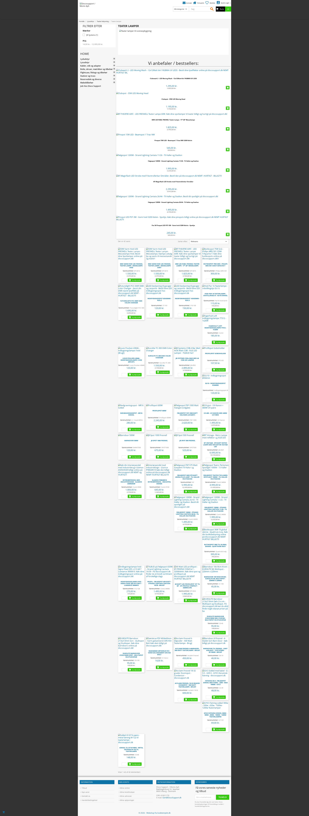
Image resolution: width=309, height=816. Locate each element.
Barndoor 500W (131, 440)
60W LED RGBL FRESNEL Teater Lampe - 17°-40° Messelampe (173, 120)
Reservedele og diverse (91, 79)
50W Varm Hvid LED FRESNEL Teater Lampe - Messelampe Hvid (131, 266)
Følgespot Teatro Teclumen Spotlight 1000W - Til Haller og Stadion (215, 477)
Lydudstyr (85, 59)
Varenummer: (128, 271)
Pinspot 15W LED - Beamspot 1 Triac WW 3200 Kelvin (173, 140)
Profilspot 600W (159, 411)
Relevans (209, 241)
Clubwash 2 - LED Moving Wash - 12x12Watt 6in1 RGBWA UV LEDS (173, 78)
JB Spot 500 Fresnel (187, 440)
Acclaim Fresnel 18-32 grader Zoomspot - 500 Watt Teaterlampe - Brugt (187, 685)
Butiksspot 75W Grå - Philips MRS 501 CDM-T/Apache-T (215, 265)
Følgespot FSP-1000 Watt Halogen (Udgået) (187, 414)
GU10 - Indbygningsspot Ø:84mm (215, 384)
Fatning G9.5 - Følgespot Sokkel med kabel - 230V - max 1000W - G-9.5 (215, 683)
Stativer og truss (87, 76)
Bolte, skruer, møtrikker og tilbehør (96, 69)
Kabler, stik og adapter (90, 66)
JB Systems (92, 35)
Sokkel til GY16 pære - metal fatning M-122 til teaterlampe (131, 749)
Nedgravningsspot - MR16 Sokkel (131, 414)
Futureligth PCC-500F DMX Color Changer (131, 302)
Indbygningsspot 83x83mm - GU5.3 (159, 299)
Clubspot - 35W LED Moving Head (173, 99)
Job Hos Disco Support (90, 86)
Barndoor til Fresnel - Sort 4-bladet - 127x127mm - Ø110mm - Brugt (215, 650)
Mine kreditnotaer (127, 792)
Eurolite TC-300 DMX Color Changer (159, 357)
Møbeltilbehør (86, 82)
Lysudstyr (84, 62)
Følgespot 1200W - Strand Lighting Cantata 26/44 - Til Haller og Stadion (173, 202)
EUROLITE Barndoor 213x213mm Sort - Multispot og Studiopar (131, 655)
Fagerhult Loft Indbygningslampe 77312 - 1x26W (215, 328)
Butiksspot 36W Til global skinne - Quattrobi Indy (215, 545)
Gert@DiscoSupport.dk (171, 797)
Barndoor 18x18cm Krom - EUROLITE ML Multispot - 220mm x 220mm (215, 579)
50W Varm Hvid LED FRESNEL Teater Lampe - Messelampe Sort (159, 266)
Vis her (173, 71)
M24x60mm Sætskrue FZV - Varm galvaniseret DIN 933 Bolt (159, 653)
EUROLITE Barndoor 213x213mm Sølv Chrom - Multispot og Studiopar (215, 618)
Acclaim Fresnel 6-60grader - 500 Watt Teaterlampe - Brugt (187, 649)
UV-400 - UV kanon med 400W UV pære (215, 414)
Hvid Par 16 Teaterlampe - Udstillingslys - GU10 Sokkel (215, 295)
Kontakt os (86, 796)
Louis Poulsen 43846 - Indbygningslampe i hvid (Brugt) (131, 360)
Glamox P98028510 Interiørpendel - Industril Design (159, 482)
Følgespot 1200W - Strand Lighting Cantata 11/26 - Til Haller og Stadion (173, 161)
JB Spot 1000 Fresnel (159, 440)
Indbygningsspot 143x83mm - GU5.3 (187, 299)
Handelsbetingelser (90, 800)
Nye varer (86, 792)
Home (84, 54)
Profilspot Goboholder (215, 353)
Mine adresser (126, 796)
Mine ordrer (125, 788)
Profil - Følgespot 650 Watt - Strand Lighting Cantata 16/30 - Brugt (159, 583)
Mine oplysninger (127, 800)
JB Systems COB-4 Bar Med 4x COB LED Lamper (187, 359)
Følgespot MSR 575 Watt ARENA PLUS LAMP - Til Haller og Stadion (187, 477)
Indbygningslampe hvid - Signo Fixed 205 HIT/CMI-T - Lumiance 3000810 (131, 583)
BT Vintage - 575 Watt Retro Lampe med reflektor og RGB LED (215, 445)
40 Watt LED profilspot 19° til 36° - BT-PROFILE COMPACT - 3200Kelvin (187, 586)
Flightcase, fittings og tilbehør (93, 72)
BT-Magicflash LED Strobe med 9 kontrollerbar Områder (173, 182)
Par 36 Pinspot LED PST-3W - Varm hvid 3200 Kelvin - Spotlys (173, 225)
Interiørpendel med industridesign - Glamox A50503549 (131, 482)
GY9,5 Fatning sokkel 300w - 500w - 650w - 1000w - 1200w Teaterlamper (215, 715)
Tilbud (84, 788)
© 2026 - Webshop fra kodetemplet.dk (155, 813)
